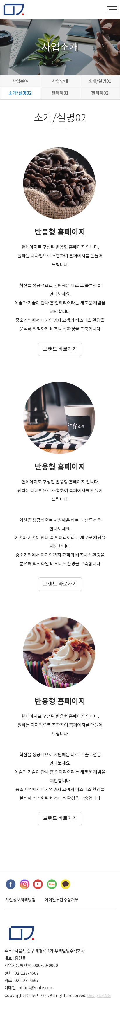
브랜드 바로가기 (60, 349)
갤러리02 (100, 93)
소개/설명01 (100, 81)
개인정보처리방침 (20, 899)
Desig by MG (99, 995)
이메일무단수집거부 (62, 899)
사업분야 (20, 81)
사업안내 (60, 81)
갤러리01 (60, 93)
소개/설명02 (20, 93)
